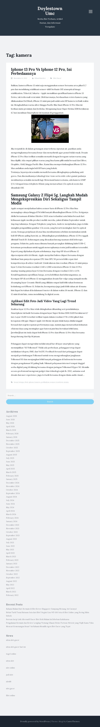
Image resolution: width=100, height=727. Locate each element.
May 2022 (10, 585)
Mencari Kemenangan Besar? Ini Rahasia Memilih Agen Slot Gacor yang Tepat (38, 626)
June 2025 (10, 462)
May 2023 (10, 550)
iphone (31, 382)
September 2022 (13, 578)
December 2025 (12, 440)
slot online (10, 668)
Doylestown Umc (50, 11)
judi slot (9, 675)
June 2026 (10, 420)
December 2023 (12, 525)
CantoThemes (73, 721)
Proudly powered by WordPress (35, 721)
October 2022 (12, 574)
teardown (59, 382)
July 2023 (10, 542)
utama (66, 382)
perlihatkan (45, 382)
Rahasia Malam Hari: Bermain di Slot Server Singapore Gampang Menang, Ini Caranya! (41, 609)
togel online (11, 654)
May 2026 (10, 423)
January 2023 (11, 564)
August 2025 (11, 455)
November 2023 (12, 528)
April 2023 (10, 553)
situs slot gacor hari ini (16, 647)
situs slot (10, 661)
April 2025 (10, 469)
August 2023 (11, 539)
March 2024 (11, 514)
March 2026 (11, 430)
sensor (52, 382)
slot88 (8, 682)
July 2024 (10, 500)
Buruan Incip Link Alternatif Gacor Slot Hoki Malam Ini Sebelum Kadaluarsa (37, 619)
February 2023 (12, 560)
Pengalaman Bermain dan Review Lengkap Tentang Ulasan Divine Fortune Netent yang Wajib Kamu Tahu (50, 623)
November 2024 (12, 486)
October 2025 (12, 448)
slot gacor (10, 688)
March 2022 (11, 592)
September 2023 (13, 535)
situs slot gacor (12, 640)
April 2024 (10, 511)
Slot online (10, 695)
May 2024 (10, 507)
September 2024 (13, 493)
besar (16, 382)
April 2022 (10, 588)
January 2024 (11, 521)
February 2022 (12, 595)
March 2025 (11, 472)
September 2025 (13, 451)
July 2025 (10, 458)
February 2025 (12, 476)
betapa (21, 382)
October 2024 (12, 490)
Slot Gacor (57, 78)
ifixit (26, 382)
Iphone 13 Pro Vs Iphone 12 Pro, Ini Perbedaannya (41, 71)
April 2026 (10, 426)
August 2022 (11, 581)
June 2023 (10, 546)
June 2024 (10, 504)
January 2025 (11, 479)
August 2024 (11, 497)
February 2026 (12, 434)
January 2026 (11, 437)
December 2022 (12, 567)
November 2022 (12, 571)
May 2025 (10, 465)
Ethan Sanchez (40, 78)
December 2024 (12, 483)
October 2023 (12, 532)
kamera (37, 382)
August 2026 (11, 416)
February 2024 (12, 518)
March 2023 (11, 556)
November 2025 (12, 444)
